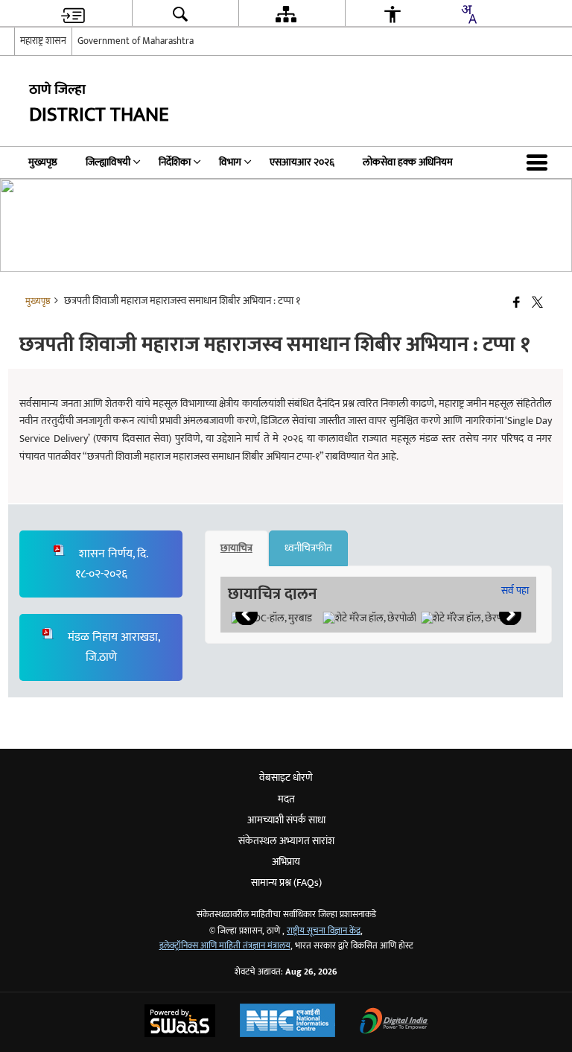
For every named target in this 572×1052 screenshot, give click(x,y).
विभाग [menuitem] (230, 162)
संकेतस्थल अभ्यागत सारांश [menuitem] (286, 840)
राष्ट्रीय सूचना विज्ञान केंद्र (323, 931)
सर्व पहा (515, 590)
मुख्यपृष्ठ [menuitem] (42, 162)
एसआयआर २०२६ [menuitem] (302, 162)
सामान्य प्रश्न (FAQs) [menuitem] (286, 882)
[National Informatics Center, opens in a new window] (287, 1022)
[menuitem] (73, 14)
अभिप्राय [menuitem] (286, 861)
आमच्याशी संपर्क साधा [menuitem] (286, 819)
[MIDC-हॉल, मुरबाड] (271, 618)
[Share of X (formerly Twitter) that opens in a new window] (537, 304)
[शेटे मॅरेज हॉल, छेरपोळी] (369, 618)
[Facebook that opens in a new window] (516, 304)
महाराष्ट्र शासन (43, 41)
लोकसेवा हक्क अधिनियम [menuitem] (408, 162)
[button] (540, 162)
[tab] (236, 548)
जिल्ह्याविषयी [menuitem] (108, 162)
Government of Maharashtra (135, 41)
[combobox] (468, 14)
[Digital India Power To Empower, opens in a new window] (394, 1022)
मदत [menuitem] (286, 799)
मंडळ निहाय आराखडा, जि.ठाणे (112, 647)
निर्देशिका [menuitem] (175, 162)
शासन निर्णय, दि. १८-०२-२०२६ (112, 564)
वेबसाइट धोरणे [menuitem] (286, 777)
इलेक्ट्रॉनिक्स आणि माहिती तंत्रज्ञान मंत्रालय (224, 946)
